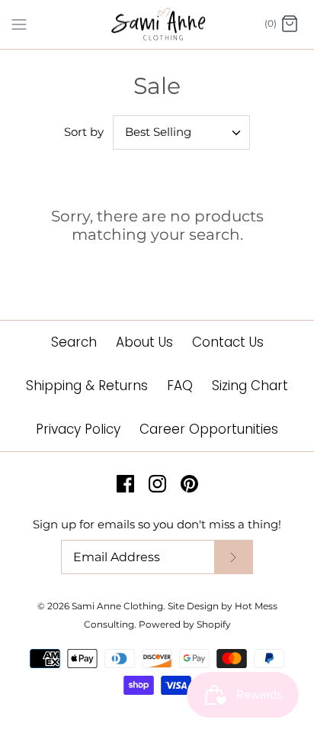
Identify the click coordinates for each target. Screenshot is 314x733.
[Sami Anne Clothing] (157, 24)
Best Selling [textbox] (158, 132)
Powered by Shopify (185, 624)
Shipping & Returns (87, 385)
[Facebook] (125, 483)
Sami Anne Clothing (117, 606)
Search (74, 342)
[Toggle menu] (19, 24)
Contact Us (228, 342)
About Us (144, 342)
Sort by (84, 131)
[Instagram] (157, 483)
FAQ (180, 385)
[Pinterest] (189, 483)
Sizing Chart (250, 385)
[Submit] (233, 557)
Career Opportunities (208, 429)
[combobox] (181, 132)
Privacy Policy (78, 429)
